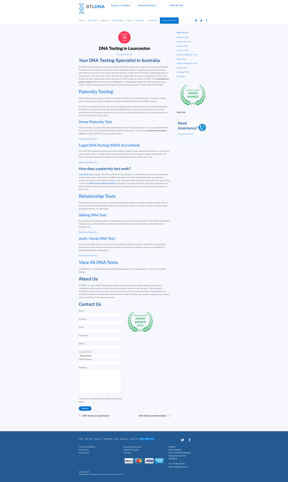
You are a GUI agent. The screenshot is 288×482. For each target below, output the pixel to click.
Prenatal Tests (182, 46)
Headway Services (124, 54)
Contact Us (153, 20)
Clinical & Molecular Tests (187, 55)
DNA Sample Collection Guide (102, 183)
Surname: (83, 319)
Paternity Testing (96, 91)
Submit (85, 408)
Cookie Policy (84, 453)
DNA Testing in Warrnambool (152, 416)
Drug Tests (181, 76)
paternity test (86, 174)
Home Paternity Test (95, 122)
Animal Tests (182, 68)
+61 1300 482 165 (178, 464)
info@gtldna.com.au (180, 467)
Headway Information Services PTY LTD (110, 474)
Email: (81, 327)
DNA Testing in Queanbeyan (96, 416)
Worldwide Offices (147, 5)
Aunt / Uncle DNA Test (97, 238)
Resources (139, 20)
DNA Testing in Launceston (124, 48)
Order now (92, 139)
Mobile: (82, 344)
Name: (81, 311)
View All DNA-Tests (98, 262)
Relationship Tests (97, 196)
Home (81, 20)
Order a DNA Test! (169, 20)
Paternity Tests (183, 37)
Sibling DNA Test (92, 215)
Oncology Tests (183, 72)
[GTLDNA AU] (92, 13)
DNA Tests (92, 20)
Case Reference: (85, 359)
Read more (83, 139)
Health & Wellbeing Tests (187, 63)
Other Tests (181, 59)
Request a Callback (120, 5)
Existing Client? (85, 352)
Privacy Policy (84, 450)
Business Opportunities (132, 447)
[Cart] (196, 20)
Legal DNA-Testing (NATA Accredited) (109, 145)
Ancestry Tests (183, 50)
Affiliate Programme (131, 450)
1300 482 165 (176, 5)
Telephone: (83, 335)
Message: (83, 367)
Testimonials (118, 20)
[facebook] (206, 20)
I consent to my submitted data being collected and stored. (100, 400)
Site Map (127, 453)
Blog (129, 20)
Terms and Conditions (87, 447)
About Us (104, 20)
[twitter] (201, 20)
